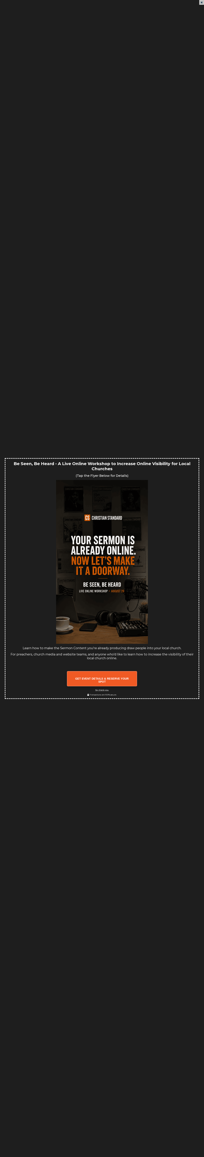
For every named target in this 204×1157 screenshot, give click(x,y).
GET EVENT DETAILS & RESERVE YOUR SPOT (102, 680)
